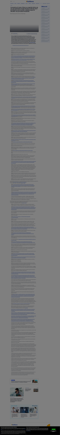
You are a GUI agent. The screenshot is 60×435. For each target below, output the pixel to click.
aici (1, 432)
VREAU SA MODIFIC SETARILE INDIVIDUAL (53, 431)
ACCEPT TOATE (53, 429)
